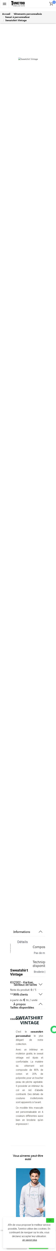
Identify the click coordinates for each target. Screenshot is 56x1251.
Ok (50, 1220)
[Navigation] (4, 4)
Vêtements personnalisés (28, 13)
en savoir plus (29, 1240)
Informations (21, 932)
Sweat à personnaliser (17, 17)
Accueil (6, 13)
